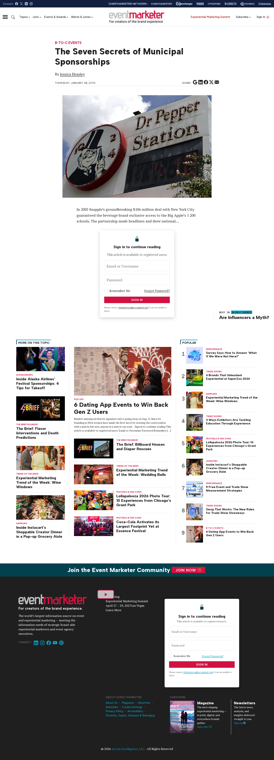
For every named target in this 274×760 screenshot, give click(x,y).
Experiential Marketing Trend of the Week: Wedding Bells (142, 472)
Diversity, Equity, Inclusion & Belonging (130, 715)
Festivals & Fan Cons (128, 492)
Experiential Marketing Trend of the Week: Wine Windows (38, 482)
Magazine (128, 702)
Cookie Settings (132, 707)
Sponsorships (24, 375)
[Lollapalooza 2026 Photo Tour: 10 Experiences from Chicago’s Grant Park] (94, 500)
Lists (36, 17)
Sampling (21, 523)
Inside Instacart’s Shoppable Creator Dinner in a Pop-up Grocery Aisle (39, 532)
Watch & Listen (81, 17)
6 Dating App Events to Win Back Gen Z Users (230, 533)
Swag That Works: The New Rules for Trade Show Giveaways (230, 511)
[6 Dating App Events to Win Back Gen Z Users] (122, 371)
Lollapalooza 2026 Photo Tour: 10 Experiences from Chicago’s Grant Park (143, 500)
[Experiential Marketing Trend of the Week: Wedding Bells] (94, 474)
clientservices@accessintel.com (133, 307)
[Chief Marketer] (161, 4)
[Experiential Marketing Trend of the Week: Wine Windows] (40, 457)
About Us (112, 702)
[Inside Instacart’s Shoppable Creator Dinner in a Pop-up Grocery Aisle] (40, 507)
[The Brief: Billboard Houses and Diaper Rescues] (94, 448)
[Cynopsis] (214, 4)
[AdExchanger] (184, 4)
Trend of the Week (27, 474)
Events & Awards (55, 17)
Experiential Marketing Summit (210, 17)
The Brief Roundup (27, 425)
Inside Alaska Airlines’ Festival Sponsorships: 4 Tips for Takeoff (37, 383)
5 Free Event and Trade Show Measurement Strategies (227, 488)
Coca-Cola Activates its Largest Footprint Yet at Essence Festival (137, 526)
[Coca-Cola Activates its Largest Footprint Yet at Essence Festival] (94, 525)
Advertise (144, 702)
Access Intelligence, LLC (128, 749)
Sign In (261, 17)
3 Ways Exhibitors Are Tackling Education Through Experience (228, 421)
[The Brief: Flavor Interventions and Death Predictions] (40, 408)
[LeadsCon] (230, 4)
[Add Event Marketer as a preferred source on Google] (195, 82)
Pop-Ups (79, 399)
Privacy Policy (114, 711)
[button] (5, 17)
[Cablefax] (265, 4)
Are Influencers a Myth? (244, 317)
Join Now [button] (186, 570)
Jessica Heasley (72, 74)
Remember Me (119, 291)
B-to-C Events (68, 43)
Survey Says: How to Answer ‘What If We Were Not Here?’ (231, 354)
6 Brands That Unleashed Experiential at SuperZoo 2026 (228, 376)
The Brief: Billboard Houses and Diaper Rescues (140, 446)
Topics (23, 17)
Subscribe (242, 17)
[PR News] (200, 4)
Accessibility (135, 711)
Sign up (238, 723)
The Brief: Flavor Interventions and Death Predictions (37, 433)
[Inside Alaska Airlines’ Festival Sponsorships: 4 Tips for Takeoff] (40, 358)
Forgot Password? (157, 291)
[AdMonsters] (247, 3)
